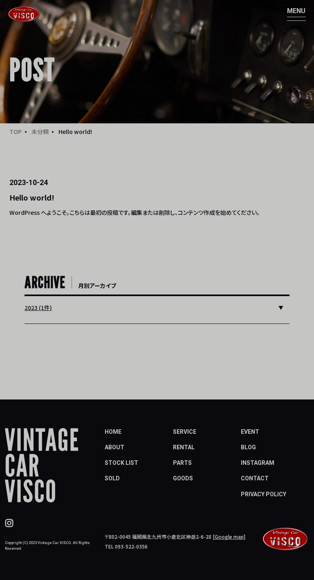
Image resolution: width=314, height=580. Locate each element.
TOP (15, 131)
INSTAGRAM (257, 463)
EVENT (250, 431)
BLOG (248, 447)
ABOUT (114, 447)
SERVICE (184, 431)
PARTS (182, 463)
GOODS (183, 478)
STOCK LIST (121, 463)
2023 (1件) (38, 307)
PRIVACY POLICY (263, 494)
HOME (113, 431)
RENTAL (184, 447)
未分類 (40, 131)
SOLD (112, 478)
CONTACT (255, 478)
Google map (229, 536)
